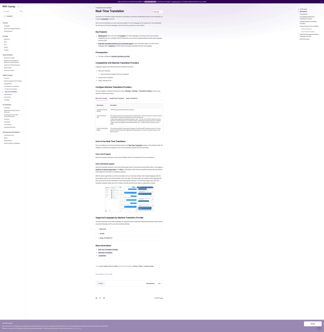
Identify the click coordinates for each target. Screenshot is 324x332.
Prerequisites (303, 14)
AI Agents (122, 36)
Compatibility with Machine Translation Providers (307, 18)
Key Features (303, 11)
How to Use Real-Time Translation (309, 26)
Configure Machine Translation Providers (308, 22)
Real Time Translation (135, 145)
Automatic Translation (105, 252)
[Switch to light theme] (20, 6)
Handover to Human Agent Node (106, 169)
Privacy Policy (77, 328)
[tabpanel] (129, 119)
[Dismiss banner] (321, 2)
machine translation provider (120, 56)
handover (112, 46)
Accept (313, 324)
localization (105, 19)
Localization (102, 255)
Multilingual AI (102, 36)
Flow (121, 169)
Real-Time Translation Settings (108, 249)
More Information (305, 39)
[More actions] (161, 11)
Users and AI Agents (306, 29)
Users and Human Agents (308, 31)
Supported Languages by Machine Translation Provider (309, 35)
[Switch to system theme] (18, 6)
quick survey (176, 1)
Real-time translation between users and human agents (115, 43)
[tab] (101, 98)
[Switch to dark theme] (22, 6)
